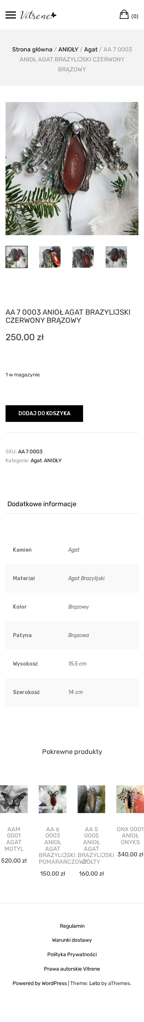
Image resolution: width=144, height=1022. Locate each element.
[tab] (72, 504)
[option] (72, 168)
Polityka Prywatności (72, 954)
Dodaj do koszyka (44, 413)
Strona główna (32, 49)
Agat (90, 49)
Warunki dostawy (72, 940)
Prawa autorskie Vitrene (72, 969)
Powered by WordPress (40, 983)
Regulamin (72, 926)
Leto (94, 983)
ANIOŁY (68, 49)
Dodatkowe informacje (41, 504)
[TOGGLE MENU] (11, 15)
